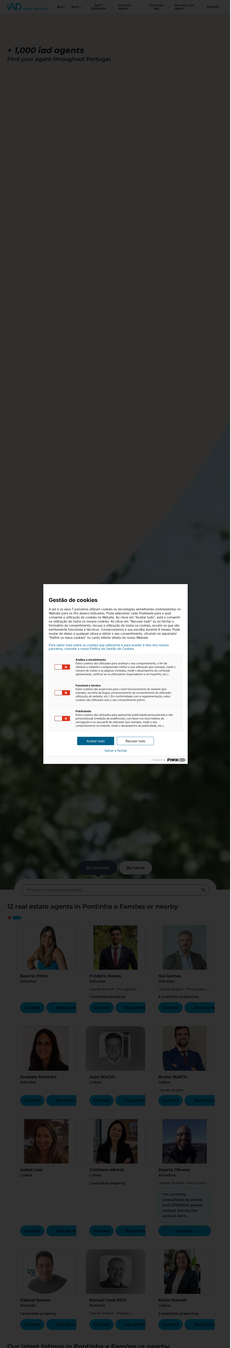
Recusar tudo (135, 741)
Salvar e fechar (115, 750)
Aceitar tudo (96, 741)
